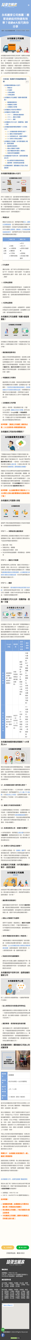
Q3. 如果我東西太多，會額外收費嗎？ (17, 136)
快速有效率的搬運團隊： (14, 153)
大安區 (12, 1285)
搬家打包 (6, 367)
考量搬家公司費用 (12, 104)
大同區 (6, 1286)
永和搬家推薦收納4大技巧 (12, 85)
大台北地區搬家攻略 (10, 30)
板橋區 (11, 1290)
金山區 (12, 1298)
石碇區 (6, 1296)
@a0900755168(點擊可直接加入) (18, 1274)
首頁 (3, 30)
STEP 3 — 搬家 (11, 119)
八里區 (18, 1293)
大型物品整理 (11, 95)
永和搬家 (17, 483)
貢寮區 (23, 1298)
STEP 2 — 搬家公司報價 (13, 117)
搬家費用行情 (17, 486)
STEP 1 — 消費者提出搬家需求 (15, 114)
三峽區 (6, 1295)
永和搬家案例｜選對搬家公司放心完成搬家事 (16, 167)
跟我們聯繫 (5, 1189)
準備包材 (9, 88)
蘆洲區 (18, 1291)
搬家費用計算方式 (6, 462)
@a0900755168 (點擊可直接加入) (19, 1195)
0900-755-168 (13, 1193)
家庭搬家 (11, 1075)
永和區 (22, 1290)
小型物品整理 (11, 92)
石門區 (23, 1296)
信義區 (11, 1283)
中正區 (6, 1285)
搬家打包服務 (26, 923)
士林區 (23, 1285)
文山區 (18, 1286)
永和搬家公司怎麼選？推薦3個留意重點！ (15, 98)
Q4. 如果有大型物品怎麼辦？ (15, 138)
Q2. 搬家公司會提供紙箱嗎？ (15, 134)
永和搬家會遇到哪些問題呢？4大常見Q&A (15, 128)
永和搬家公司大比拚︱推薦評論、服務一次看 (16, 123)
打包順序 (9, 90)
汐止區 (12, 1293)
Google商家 (14, 412)
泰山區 (23, 1293)
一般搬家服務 (26, 668)
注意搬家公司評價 (12, 107)
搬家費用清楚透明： (12, 146)
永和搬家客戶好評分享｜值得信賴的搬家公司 (16, 157)
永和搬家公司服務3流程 (11, 112)
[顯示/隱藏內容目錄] (26, 81)
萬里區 (6, 1298)
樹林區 (6, 1293)
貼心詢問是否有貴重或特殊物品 (15, 160)
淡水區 (12, 1295)
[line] (3, 1330)
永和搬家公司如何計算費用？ (13, 110)
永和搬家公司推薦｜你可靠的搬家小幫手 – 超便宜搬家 (16, 142)
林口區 (18, 1295)
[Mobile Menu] (28, 5)
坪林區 (12, 1296)
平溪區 (18, 1298)
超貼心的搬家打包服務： (14, 148)
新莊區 (6, 1291)
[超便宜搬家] (3, 1335)
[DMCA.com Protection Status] (15, 1338)
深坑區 (23, 1295)
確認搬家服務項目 (12, 102)
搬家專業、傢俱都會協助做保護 (15, 163)
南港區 (12, 1286)
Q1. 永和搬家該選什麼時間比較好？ (17, 131)
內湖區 (16, 1283)
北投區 (18, 1285)
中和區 (16, 1290)
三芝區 (18, 1296)
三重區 (12, 1291)
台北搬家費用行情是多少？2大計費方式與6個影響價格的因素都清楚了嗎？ (15, 493)
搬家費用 (5, 835)
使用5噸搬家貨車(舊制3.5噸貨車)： (16, 151)
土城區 (23, 1291)
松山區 (22, 1283)
